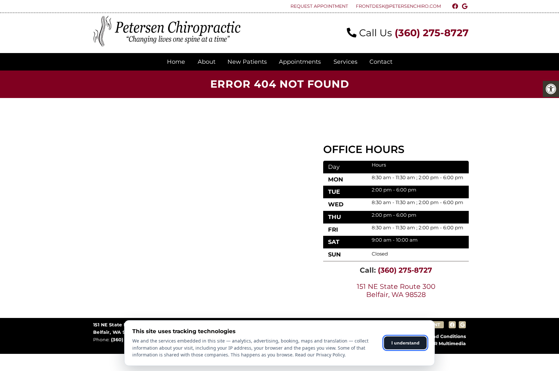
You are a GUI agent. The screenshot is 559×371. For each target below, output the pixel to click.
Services (345, 61)
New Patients (247, 61)
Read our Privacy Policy (320, 355)
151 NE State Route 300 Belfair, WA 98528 (396, 290)
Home (176, 61)
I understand (405, 342)
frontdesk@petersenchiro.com (398, 6)
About (206, 61)
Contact (380, 61)
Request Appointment (319, 6)
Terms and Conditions (440, 336)
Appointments (300, 61)
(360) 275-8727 (432, 33)
